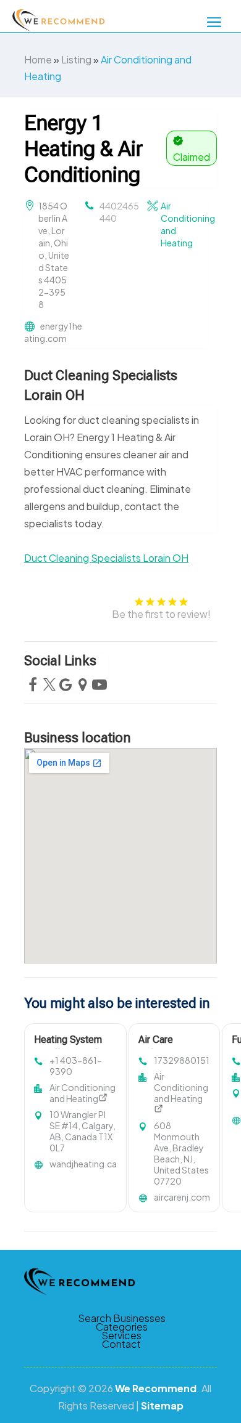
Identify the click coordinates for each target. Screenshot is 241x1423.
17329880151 (181, 1060)
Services (121, 1335)
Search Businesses (122, 1318)
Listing (76, 59)
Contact (121, 1344)
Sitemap (162, 1405)
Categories (122, 1327)
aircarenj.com (182, 1196)
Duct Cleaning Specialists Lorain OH (106, 557)
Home (38, 59)
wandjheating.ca (83, 1163)
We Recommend (156, 1388)
